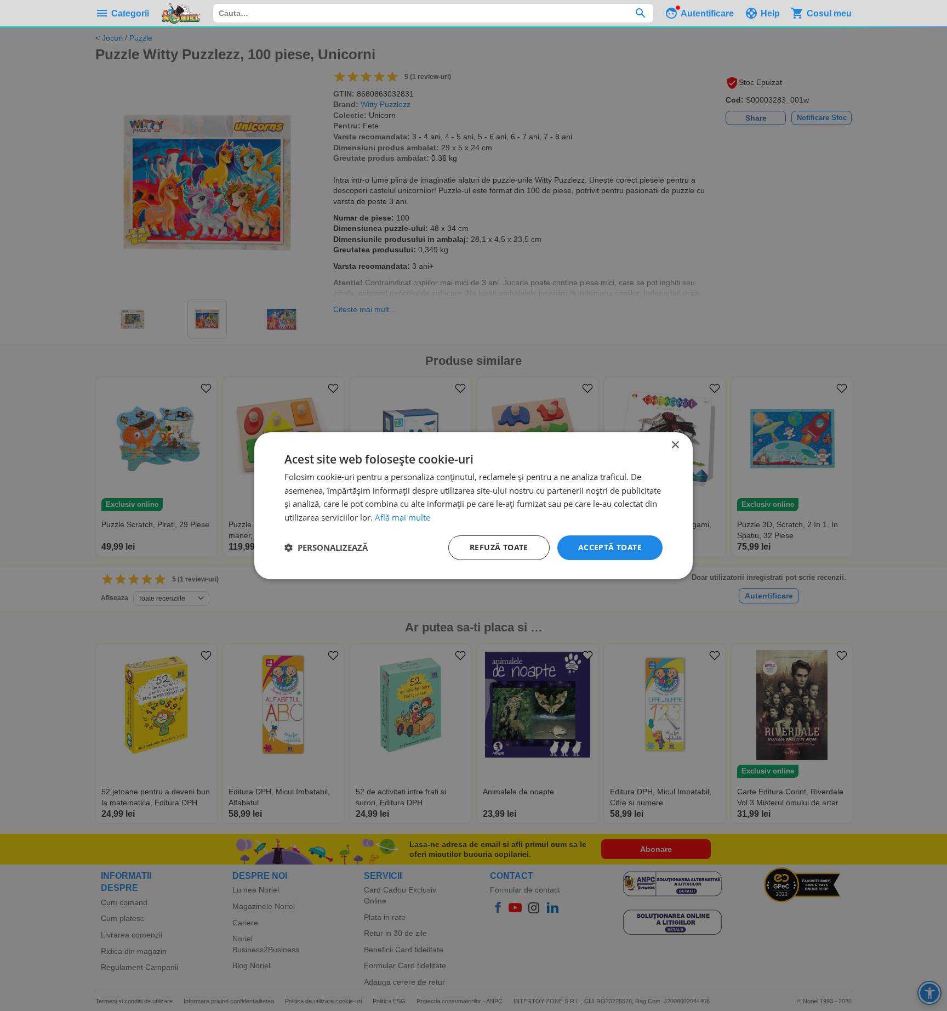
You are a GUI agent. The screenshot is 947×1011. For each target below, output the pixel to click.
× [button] (675, 444)
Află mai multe (402, 517)
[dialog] (473, 505)
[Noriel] (181, 13)
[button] (326, 547)
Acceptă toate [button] (610, 547)
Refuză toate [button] (499, 547)
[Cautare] (640, 13)
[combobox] (433, 13)
